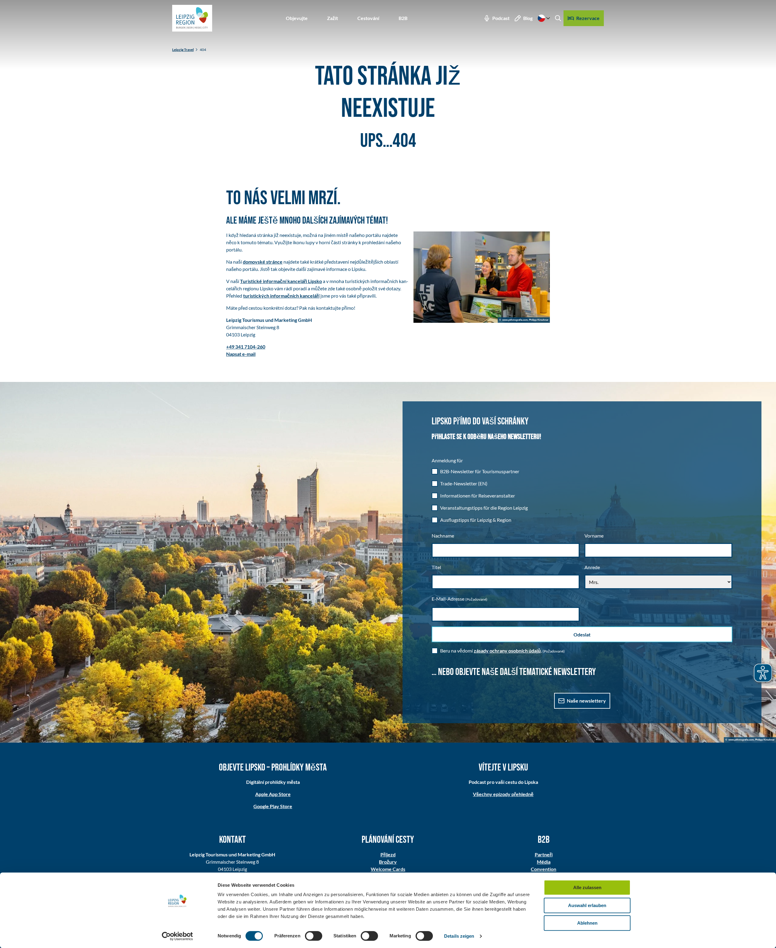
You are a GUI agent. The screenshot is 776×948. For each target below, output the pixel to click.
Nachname (443, 535)
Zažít (332, 18)
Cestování (368, 18)
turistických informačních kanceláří (281, 296)
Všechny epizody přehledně (503, 794)
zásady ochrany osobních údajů (507, 650)
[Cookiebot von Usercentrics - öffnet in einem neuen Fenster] (177, 936)
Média (543, 862)
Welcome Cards (388, 869)
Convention (543, 869)
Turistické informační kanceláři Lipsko (281, 281)
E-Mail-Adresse (459, 599)
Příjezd (388, 854)
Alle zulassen (587, 887)
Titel (436, 567)
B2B (403, 18)
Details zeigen (459, 936)
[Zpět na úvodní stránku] (192, 18)
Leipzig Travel (183, 49)
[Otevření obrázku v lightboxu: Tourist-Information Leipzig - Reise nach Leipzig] (481, 277)
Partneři (544, 854)
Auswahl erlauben (587, 905)
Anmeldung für (447, 460)
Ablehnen (587, 923)
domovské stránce (263, 262)
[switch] (313, 936)
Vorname (594, 535)
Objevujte (297, 18)
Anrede (592, 567)
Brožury (388, 862)
